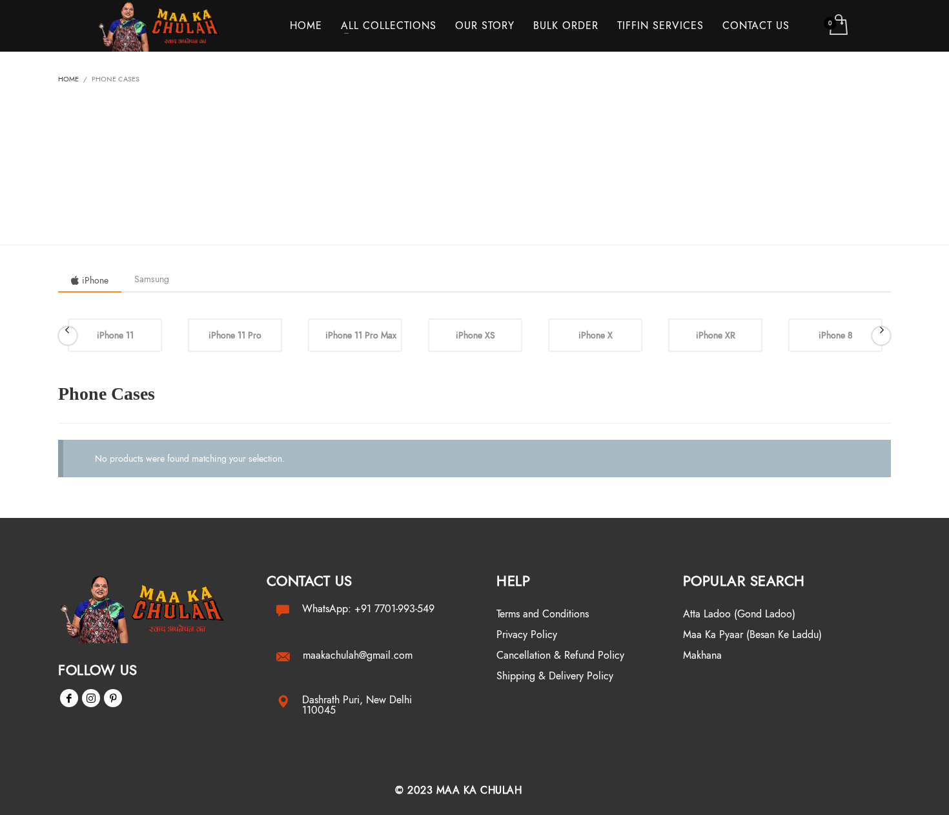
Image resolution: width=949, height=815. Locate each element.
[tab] (89, 280)
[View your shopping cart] (837, 26)
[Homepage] (146, 608)
